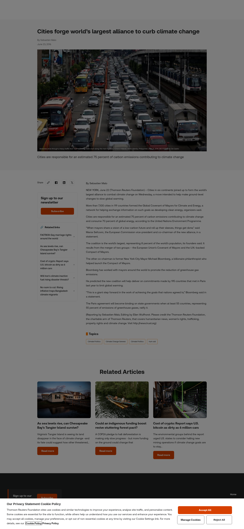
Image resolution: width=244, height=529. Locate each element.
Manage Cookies (190, 519)
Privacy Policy (50, 523)
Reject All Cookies (219, 519)
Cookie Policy (34, 523)
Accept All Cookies (205, 510)
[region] (122, 513)
